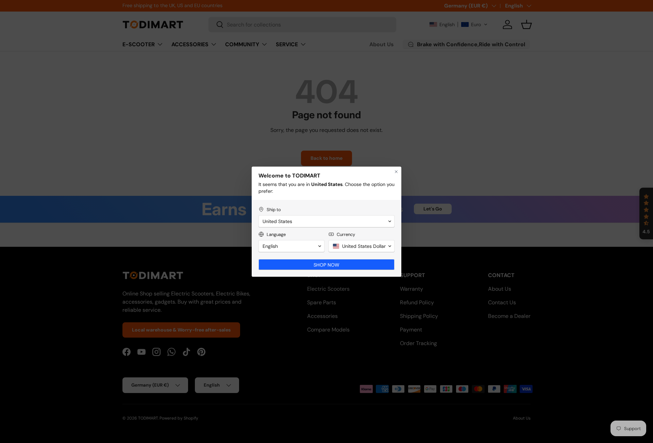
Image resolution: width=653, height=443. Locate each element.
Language (276, 234)
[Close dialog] (396, 171)
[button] (326, 221)
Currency (346, 234)
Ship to (274, 209)
